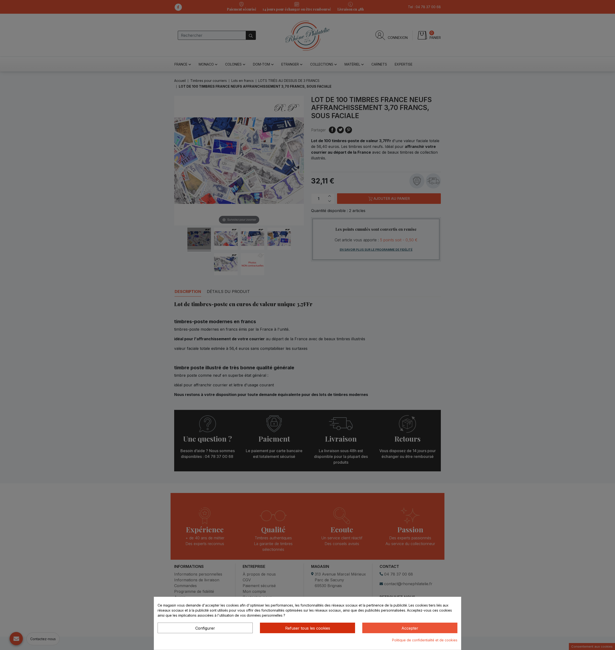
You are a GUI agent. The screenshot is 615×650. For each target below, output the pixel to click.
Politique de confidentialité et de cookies (424, 640)
